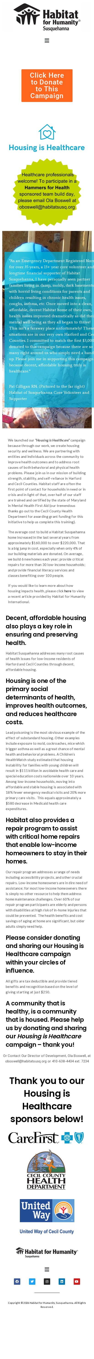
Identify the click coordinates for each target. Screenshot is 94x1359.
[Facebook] (17, 1281)
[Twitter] (32, 1281)
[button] (47, 40)
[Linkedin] (62, 1281)
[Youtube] (77, 1281)
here (68, 591)
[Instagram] (47, 1281)
